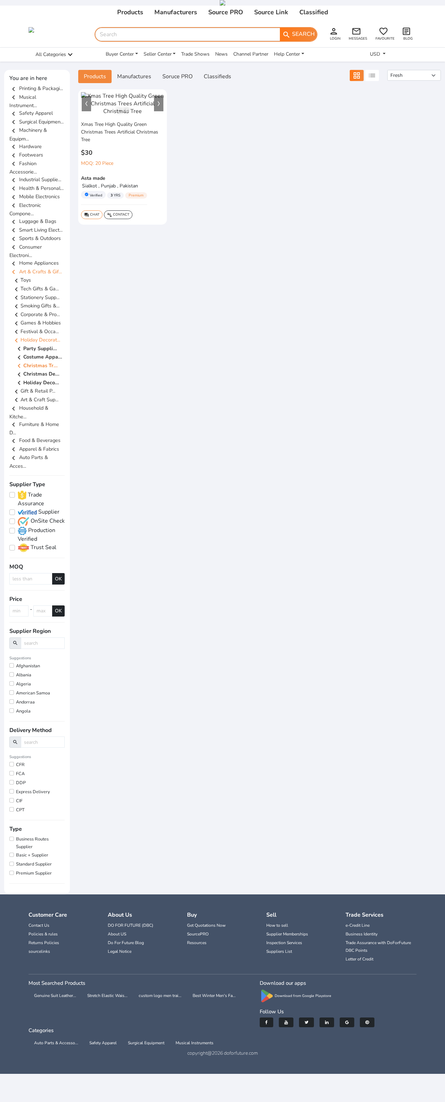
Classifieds (217, 76)
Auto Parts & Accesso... (56, 1043)
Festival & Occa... (35, 331)
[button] (86, 103)
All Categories (50, 54)
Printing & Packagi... (36, 88)
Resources (197, 943)
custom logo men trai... (160, 995)
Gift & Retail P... (33, 390)
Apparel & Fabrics (34, 448)
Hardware (25, 146)
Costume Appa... (38, 357)
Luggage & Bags (32, 221)
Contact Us (39, 925)
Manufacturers (175, 12)
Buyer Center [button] (120, 54)
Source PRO (225, 12)
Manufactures (134, 76)
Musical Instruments (194, 1043)
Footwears (26, 154)
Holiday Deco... (37, 383)
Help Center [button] (287, 54)
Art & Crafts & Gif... (35, 271)
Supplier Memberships (287, 934)
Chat (91, 214)
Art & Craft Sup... (35, 399)
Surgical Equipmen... (36, 121)
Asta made (93, 178)
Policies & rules (43, 934)
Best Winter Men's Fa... (214, 995)
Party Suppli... (36, 349)
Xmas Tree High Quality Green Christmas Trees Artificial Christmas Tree (119, 132)
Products (130, 12)
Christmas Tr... (36, 366)
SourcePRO (198, 934)
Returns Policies (44, 943)
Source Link (271, 12)
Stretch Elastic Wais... (107, 995)
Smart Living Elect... (36, 229)
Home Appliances (34, 262)
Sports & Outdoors (35, 238)
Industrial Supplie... (35, 179)
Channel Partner (250, 54)
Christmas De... (37, 374)
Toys (21, 279)
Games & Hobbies (36, 322)
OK (58, 579)
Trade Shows (195, 54)
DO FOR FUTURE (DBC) (130, 925)
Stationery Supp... (35, 297)
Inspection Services (284, 943)
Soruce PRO (177, 76)
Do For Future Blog (126, 943)
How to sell (277, 925)
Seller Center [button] (158, 54)
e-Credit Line (358, 925)
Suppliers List (279, 951)
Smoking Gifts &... (35, 305)
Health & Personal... (36, 188)
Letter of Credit (359, 959)
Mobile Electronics (34, 196)
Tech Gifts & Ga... (35, 288)
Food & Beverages (34, 440)
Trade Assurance (31, 499)
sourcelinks (39, 951)
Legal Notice (119, 951)
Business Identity (362, 934)
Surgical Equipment (146, 1043)
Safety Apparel (31, 113)
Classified (313, 12)
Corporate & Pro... (36, 314)
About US (117, 934)
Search (298, 34)
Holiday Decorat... (36, 339)
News (221, 54)
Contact (118, 214)
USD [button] (375, 54)
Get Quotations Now (206, 925)
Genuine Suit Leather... (55, 995)
